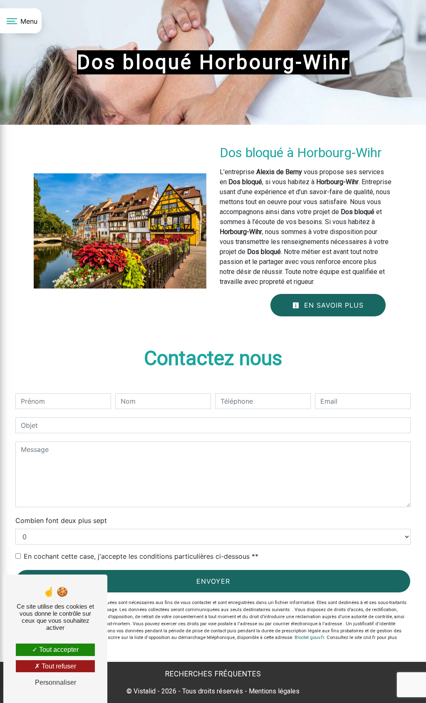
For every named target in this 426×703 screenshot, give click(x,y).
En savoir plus (333, 305)
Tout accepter (58, 649)
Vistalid (145, 691)
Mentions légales (273, 691)
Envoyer (213, 581)
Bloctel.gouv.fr (309, 637)
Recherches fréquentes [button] (213, 674)
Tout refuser (58, 666)
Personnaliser (55, 682)
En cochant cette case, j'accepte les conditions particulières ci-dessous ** (141, 556)
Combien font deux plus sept (61, 520)
